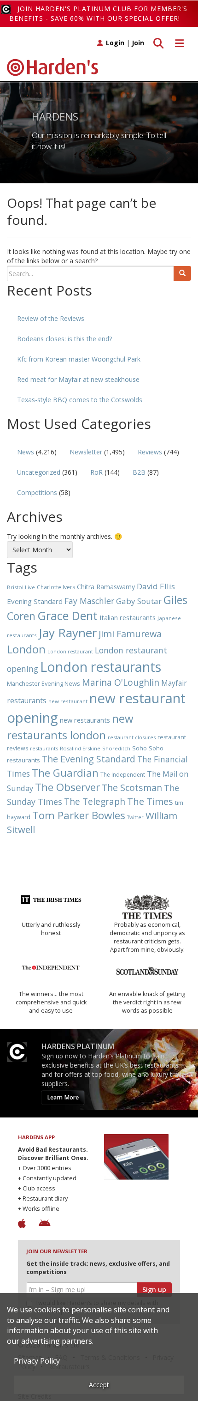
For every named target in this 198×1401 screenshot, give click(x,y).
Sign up (154, 1289)
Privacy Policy (37, 1361)
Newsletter (86, 451)
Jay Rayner (68, 632)
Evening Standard (35, 601)
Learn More (63, 1097)
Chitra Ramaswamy (106, 586)
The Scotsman (132, 787)
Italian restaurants (127, 617)
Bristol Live (21, 587)
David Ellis (156, 586)
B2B (139, 472)
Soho (139, 748)
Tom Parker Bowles (78, 815)
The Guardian (65, 773)
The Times (150, 801)
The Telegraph (94, 801)
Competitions (37, 492)
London (26, 649)
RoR (96, 472)
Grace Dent (67, 615)
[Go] (182, 273)
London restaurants (100, 667)
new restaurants (85, 720)
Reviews (150, 451)
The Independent (122, 775)
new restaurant (67, 701)
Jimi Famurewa (130, 634)
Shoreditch (116, 748)
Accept (99, 1384)
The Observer (67, 787)
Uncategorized (38, 472)
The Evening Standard (88, 759)
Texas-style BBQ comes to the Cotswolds (79, 399)
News (25, 451)
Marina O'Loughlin (120, 682)
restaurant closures (132, 737)
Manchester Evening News (43, 683)
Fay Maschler (89, 600)
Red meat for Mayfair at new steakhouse (78, 379)
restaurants (44, 748)
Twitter (135, 817)
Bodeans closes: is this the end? (64, 338)
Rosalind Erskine (80, 748)
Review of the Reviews (50, 318)
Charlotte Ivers (56, 587)
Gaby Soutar (139, 601)
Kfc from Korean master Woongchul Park (78, 359)
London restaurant (70, 651)
